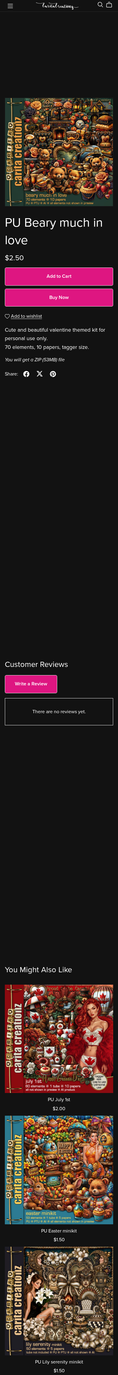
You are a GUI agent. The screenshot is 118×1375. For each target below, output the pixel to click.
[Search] (100, 5)
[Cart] (111, 5)
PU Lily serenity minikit (59, 1362)
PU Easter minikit (59, 1231)
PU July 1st (59, 1100)
